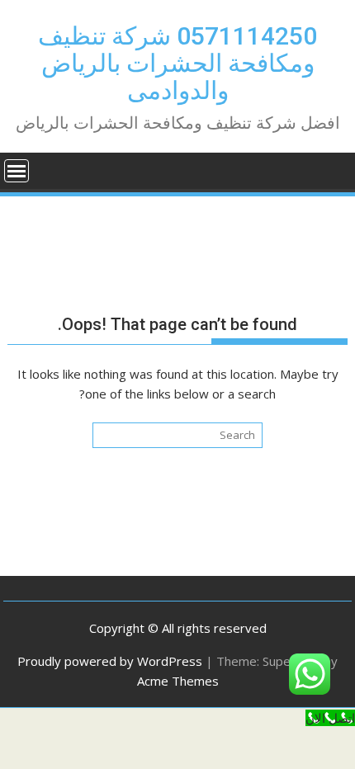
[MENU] (16, 170)
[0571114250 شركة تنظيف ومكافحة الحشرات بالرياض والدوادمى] (331, 169)
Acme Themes (178, 680)
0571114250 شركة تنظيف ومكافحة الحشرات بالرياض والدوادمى (177, 63)
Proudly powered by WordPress (109, 661)
